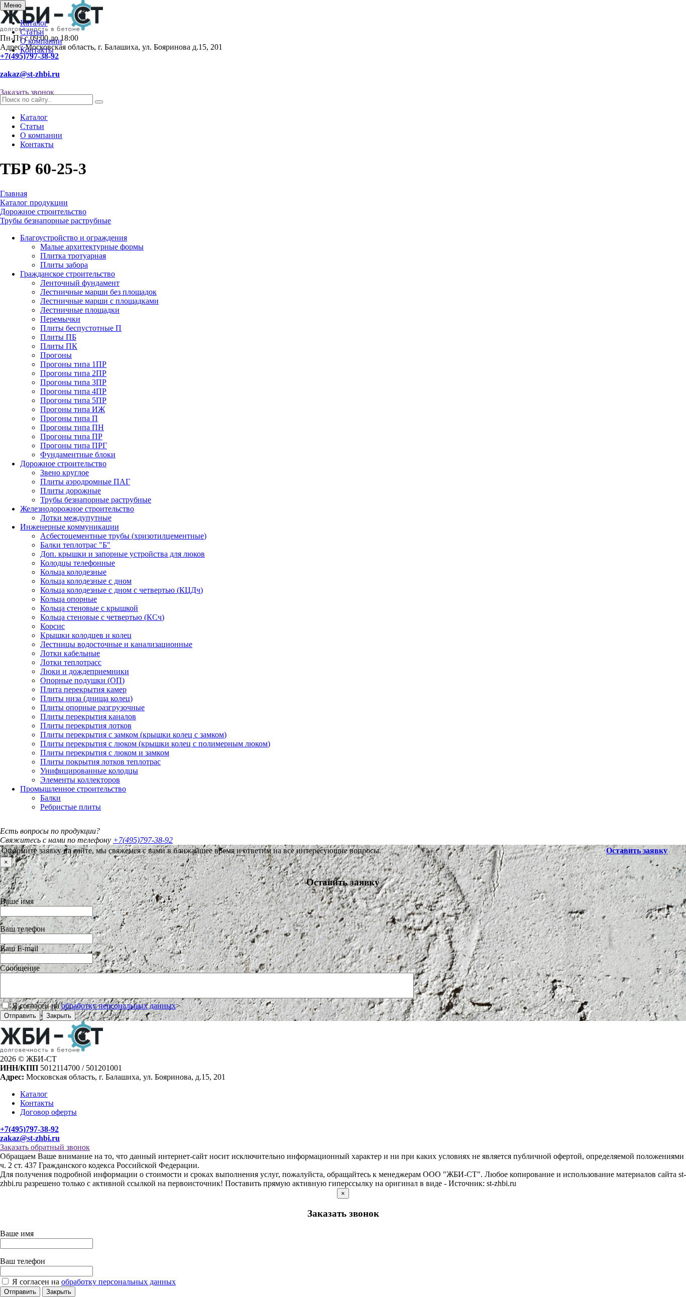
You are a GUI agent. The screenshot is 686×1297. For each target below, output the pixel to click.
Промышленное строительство (73, 789)
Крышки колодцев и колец (86, 635)
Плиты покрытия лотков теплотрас (100, 761)
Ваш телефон (22, 929)
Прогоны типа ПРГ (73, 445)
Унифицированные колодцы (89, 770)
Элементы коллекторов (80, 779)
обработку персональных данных (118, 1005)
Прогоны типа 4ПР (73, 391)
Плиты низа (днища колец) (86, 698)
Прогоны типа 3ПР (73, 382)
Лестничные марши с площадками (99, 301)
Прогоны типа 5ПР (73, 400)
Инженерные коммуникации (69, 527)
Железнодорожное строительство (77, 508)
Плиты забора (64, 265)
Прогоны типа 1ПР (73, 364)
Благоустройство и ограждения (73, 237)
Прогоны (56, 355)
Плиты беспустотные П (81, 328)
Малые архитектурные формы (92, 246)
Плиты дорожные (70, 490)
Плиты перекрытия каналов (88, 716)
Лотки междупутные (75, 517)
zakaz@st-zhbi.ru (30, 74)
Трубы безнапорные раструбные (95, 499)
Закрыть (58, 1015)
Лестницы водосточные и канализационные (116, 644)
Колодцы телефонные (77, 563)
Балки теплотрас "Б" (75, 545)
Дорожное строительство (63, 463)
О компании (41, 41)
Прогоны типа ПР (71, 436)
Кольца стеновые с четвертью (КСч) (102, 617)
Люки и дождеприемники (84, 671)
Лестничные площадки (80, 310)
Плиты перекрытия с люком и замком (104, 752)
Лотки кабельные (70, 653)
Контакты (37, 50)
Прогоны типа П (69, 418)
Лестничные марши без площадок (98, 292)
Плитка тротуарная (73, 255)
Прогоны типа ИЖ (72, 409)
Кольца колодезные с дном (86, 581)
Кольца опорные (68, 599)
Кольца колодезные (73, 572)
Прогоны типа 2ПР (73, 373)
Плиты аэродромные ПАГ (85, 481)
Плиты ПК (58, 346)
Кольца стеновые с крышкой (89, 608)
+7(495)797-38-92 (29, 56)
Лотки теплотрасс (70, 662)
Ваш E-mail (19, 948)
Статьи (32, 32)
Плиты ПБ (58, 337)
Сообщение (20, 968)
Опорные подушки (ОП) (82, 680)
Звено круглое (64, 472)
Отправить (20, 1015)
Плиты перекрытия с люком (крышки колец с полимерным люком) (155, 743)
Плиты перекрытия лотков (86, 725)
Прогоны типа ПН (72, 427)
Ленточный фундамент (80, 283)
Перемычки (60, 319)
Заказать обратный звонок (45, 1147)
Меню (13, 5)
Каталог (34, 23)
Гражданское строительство (67, 274)
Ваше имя (17, 901)
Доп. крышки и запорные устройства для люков (122, 554)
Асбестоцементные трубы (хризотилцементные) (123, 536)
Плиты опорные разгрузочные (92, 707)
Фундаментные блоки (78, 454)
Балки (50, 798)
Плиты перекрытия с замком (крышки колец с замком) (133, 734)
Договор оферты (48, 1112)
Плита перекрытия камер (83, 689)
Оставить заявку (636, 850)
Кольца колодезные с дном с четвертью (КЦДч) (121, 590)
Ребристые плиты (70, 807)
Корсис (52, 626)
